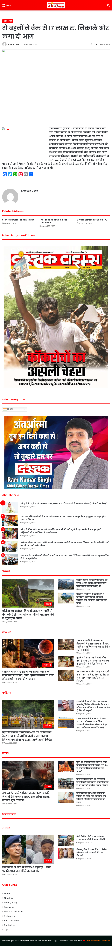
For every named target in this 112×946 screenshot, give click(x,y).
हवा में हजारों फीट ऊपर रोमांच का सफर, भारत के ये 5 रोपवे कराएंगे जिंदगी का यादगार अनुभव (91, 583)
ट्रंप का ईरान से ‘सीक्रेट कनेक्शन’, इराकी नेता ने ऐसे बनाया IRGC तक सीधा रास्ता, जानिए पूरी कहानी (26, 796)
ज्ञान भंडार (8, 21)
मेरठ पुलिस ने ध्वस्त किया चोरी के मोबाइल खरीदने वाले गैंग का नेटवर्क (91, 852)
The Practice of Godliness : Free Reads (54, 221)
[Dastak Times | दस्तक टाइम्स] (56, 5)
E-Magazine (9, 916)
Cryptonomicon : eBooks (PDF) (93, 219)
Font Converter (11, 920)
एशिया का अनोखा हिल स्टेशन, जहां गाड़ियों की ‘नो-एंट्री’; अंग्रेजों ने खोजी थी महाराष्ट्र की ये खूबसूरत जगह (28, 614)
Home (7, 893)
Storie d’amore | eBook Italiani (18, 219)
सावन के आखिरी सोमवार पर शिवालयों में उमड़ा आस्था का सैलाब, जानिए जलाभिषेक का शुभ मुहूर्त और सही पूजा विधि (93, 645)
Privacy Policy (10, 902)
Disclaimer (9, 907)
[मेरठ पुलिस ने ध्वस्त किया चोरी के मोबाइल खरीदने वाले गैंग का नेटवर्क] (66, 853)
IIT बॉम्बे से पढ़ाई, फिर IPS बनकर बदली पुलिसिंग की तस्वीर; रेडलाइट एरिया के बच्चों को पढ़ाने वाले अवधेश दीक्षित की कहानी (93, 706)
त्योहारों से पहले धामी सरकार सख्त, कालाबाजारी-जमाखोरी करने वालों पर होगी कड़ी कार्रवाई (63, 503)
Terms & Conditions (13, 911)
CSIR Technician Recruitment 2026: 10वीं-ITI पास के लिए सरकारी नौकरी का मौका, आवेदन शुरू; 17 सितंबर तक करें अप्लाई (92, 723)
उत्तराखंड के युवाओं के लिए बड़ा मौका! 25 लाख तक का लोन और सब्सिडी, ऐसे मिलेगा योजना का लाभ (91, 798)
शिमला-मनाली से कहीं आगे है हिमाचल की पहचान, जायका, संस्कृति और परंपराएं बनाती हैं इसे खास (91, 599)
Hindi (10, 409)
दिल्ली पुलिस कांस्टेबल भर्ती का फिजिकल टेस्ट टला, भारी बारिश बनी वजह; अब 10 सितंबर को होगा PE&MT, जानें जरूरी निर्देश (27, 736)
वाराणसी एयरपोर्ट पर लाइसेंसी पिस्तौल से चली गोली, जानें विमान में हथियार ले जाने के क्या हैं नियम (92, 782)
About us (8, 898)
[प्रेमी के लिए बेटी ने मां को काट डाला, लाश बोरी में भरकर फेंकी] (66, 840)
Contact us (9, 925)
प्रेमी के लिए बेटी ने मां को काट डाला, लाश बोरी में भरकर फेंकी (90, 838)
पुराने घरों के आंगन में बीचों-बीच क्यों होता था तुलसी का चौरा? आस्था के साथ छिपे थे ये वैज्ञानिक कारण (92, 660)
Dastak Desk (13, 44)
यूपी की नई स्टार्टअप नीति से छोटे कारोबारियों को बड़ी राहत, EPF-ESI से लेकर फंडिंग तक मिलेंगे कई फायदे (92, 767)
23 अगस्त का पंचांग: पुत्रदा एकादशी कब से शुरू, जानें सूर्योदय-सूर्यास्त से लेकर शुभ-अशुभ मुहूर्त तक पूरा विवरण (92, 676)
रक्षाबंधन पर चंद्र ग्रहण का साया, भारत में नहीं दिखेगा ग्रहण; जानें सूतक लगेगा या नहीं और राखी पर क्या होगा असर (28, 675)
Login (6, 929)
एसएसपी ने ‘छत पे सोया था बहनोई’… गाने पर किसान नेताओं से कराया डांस (26, 869)
